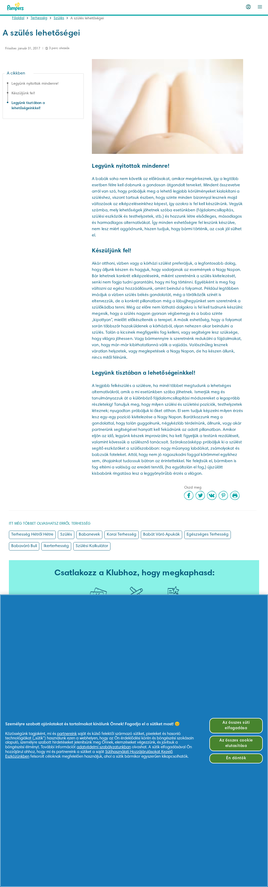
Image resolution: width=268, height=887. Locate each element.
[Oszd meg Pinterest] (223, 495)
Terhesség (39, 18)
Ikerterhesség (56, 546)
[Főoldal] (15, 7)
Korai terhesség (121, 534)
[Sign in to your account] (248, 7)
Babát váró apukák (161, 534)
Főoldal (18, 18)
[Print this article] (235, 495)
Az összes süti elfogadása (236, 725)
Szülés (59, 18)
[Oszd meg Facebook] (188, 495)
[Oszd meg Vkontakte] (211, 495)
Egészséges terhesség (207, 534)
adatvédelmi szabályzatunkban (104, 747)
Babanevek (89, 534)
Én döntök (236, 758)
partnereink (67, 734)
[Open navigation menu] (260, 7)
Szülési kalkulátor (92, 546)
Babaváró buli (24, 546)
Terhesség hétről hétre (32, 534)
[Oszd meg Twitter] (200, 495)
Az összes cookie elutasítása (236, 743)
